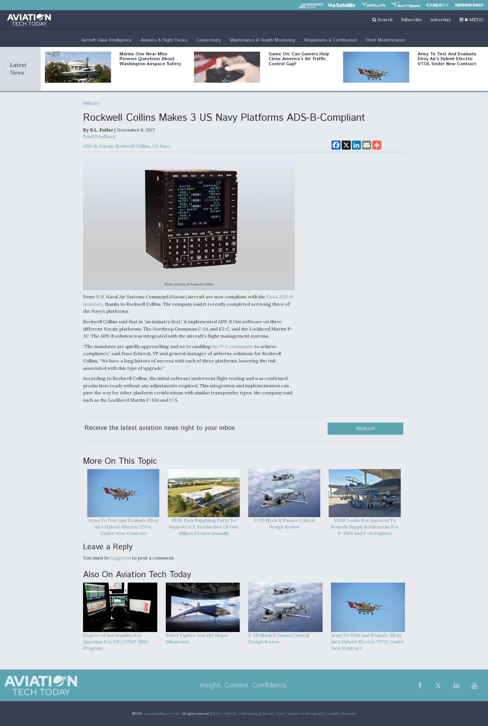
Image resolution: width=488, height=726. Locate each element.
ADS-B (90, 146)
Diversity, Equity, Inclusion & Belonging (291, 714)
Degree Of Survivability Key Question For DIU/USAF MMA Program (116, 641)
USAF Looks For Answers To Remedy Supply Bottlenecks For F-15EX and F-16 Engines (365, 526)
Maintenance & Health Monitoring (262, 40)
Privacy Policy (222, 714)
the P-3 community (232, 346)
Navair (106, 146)
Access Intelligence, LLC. (162, 714)
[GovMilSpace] (405, 5)
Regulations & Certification (330, 40)
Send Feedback (99, 136)
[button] (471, 19)
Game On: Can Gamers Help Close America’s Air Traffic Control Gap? (299, 59)
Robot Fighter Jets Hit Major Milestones (197, 638)
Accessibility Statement (339, 714)
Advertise (440, 19)
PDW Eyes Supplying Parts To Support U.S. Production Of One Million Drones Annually (204, 526)
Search (384, 19)
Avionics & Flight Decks (164, 40)
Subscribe (411, 19)
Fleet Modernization (385, 40)
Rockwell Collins (133, 146)
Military (91, 103)
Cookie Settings (247, 714)
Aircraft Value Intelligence (106, 40)
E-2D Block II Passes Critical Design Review (284, 523)
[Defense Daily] (469, 5)
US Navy (161, 146)
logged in (121, 558)
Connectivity (208, 40)
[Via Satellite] (341, 5)
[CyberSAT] (437, 5)
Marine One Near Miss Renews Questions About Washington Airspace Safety (150, 59)
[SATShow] (373, 5)
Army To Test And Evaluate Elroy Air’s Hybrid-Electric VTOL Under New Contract (447, 59)
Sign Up (365, 428)
